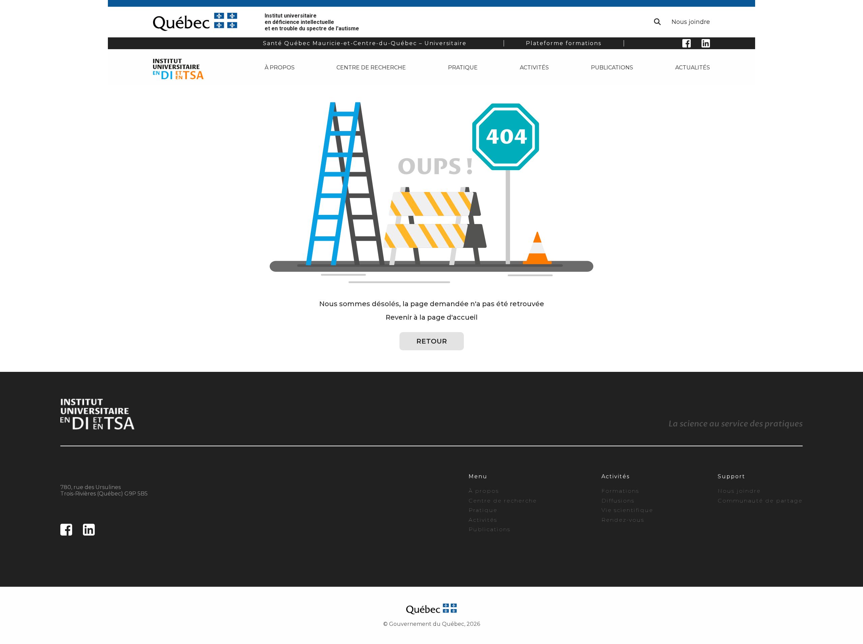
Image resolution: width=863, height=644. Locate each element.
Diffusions (617, 500)
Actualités (692, 67)
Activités (534, 67)
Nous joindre (691, 22)
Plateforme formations (563, 43)
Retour (431, 341)
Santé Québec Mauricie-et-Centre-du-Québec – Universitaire (365, 43)
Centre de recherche (371, 67)
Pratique (463, 67)
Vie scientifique (627, 510)
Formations (620, 491)
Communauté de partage (760, 500)
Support (731, 476)
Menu (478, 476)
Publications (612, 67)
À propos (280, 67)
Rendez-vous (622, 520)
